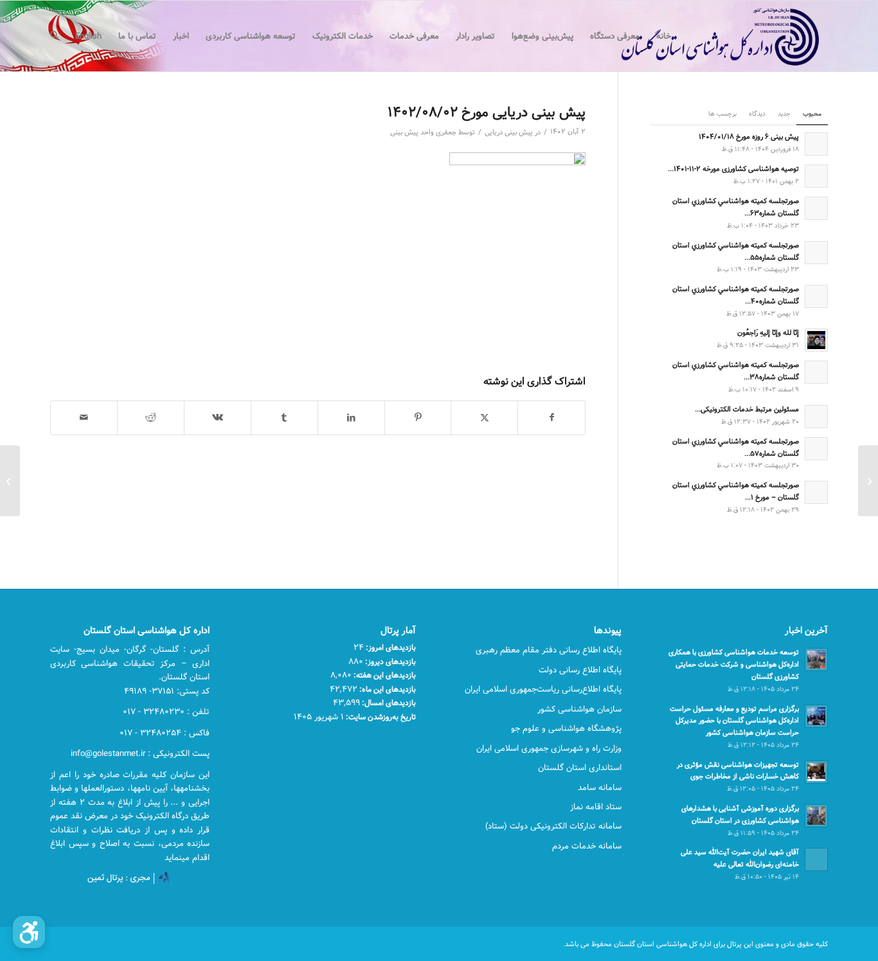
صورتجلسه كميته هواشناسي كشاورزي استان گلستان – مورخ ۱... (735, 491)
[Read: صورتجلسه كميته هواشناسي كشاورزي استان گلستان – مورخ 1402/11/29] (816, 492)
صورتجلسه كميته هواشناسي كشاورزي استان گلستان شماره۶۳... (735, 207)
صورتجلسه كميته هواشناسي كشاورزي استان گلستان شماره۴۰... (735, 295)
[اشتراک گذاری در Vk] (217, 418)
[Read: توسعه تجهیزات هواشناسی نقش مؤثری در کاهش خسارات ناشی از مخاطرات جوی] (816, 772)
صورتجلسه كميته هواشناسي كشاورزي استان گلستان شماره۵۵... (735, 251)
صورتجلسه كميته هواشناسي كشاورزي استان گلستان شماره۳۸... (735, 371)
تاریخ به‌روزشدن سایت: (380, 716)
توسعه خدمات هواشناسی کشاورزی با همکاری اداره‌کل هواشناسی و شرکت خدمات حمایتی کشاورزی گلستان (733, 664)
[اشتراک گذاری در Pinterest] (418, 418)
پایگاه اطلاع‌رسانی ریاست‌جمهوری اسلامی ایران (543, 689)
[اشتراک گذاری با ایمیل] (84, 418)
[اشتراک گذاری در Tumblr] (284, 418)
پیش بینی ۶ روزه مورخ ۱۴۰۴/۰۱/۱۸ (749, 136)
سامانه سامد (600, 787)
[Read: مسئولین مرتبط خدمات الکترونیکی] (816, 416)
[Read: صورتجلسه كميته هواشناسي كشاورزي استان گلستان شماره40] (816, 296)
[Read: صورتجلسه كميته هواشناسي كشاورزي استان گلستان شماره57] (816, 448)
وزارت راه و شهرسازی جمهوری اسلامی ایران (549, 748)
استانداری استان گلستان (580, 767)
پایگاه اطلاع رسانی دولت (580, 670)
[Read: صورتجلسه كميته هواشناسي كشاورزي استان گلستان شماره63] (816, 208)
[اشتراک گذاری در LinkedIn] (351, 418)
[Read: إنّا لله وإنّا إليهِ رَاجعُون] (816, 340)
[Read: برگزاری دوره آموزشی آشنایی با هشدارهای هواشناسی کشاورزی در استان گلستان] (816, 815)
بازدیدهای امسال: (388, 702)
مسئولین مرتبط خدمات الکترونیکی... (747, 409)
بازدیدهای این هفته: (384, 675)
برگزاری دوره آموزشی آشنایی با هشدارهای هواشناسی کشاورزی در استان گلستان (740, 814)
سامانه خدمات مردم (587, 846)
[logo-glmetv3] (701, 36)
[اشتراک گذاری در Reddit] (151, 418)
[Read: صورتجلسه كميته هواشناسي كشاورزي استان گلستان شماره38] (816, 372)
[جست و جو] (54, 36)
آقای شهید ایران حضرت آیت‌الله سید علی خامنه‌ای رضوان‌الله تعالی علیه (740, 858)
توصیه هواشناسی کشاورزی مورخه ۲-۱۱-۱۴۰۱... (733, 169)
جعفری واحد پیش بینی (423, 132)
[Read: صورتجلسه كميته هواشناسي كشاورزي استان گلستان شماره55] (816, 252)
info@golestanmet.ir (108, 753)
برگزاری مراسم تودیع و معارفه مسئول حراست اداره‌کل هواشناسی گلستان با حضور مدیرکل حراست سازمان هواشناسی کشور (734, 721)
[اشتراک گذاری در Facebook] (551, 418)
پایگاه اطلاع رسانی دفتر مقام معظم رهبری (549, 650)
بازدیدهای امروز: (390, 647)
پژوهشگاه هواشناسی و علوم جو (566, 728)
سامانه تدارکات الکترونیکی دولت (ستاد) (553, 826)
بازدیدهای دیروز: (389, 661)
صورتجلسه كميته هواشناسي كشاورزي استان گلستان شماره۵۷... (735, 447)
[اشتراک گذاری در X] (484, 418)
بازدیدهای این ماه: (386, 689)
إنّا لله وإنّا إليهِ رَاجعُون (768, 333)
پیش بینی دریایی (509, 132)
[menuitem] (663, 36)
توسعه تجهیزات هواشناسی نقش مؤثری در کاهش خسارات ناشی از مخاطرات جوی (738, 771)
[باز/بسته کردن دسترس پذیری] (29, 932)
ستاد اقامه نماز (596, 807)
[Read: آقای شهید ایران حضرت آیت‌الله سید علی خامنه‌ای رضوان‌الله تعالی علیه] (816, 859)
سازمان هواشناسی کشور (579, 709)
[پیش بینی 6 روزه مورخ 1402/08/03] (868, 480)
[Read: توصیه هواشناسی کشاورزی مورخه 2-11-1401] (816, 176)
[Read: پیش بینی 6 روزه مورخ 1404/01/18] (816, 144)
